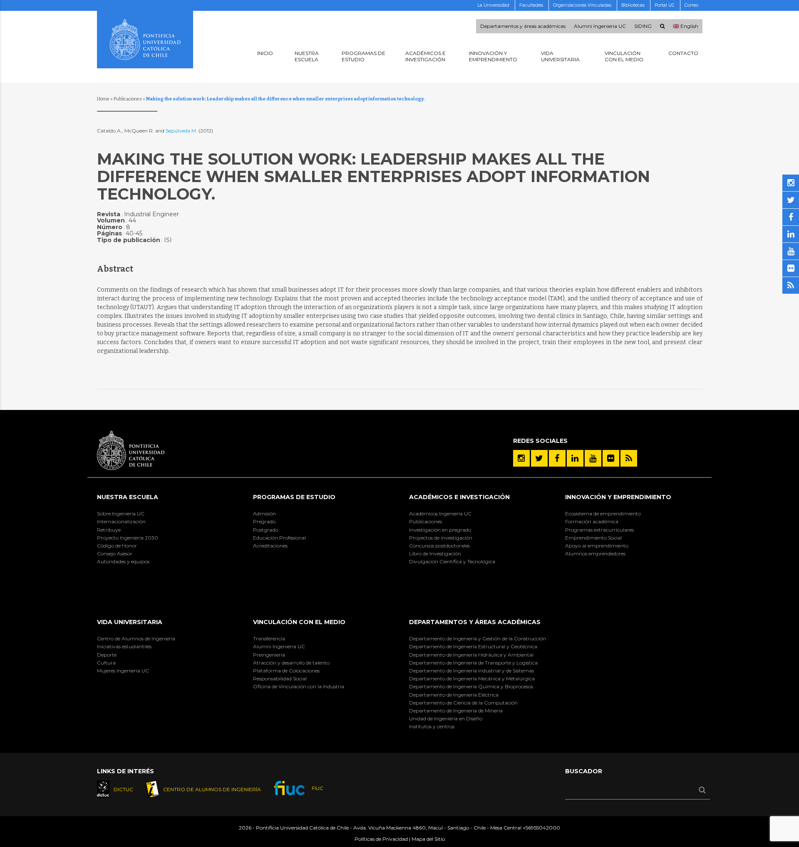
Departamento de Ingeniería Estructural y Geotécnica (473, 646)
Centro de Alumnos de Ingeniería (136, 638)
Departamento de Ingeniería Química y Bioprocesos (471, 686)
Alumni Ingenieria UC (600, 26)
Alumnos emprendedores (595, 553)
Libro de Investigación (435, 553)
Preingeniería (269, 655)
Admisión (264, 513)
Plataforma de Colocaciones (286, 670)
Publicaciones (128, 99)
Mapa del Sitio (428, 839)
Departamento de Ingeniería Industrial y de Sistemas (471, 670)
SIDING (643, 26)
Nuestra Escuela (127, 497)
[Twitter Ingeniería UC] (539, 458)
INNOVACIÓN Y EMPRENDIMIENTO (618, 497)
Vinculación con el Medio (299, 622)
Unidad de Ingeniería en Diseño (445, 718)
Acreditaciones (270, 545)
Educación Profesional (279, 538)
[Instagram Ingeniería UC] (521, 458)
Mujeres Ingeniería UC (123, 670)
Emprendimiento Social (593, 538)
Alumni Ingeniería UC (279, 646)
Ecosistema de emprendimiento (603, 513)
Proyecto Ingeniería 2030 (127, 538)
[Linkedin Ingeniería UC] (575, 458)
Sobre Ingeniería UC (120, 513)
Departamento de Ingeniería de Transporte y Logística (473, 663)
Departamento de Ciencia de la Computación (463, 703)
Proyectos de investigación (440, 538)
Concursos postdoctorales (439, 545)
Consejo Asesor (114, 553)
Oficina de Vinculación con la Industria (298, 686)
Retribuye (109, 530)
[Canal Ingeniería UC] (593, 458)
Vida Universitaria (129, 622)
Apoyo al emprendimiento (596, 545)
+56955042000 (541, 828)
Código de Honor (117, 545)
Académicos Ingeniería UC (440, 513)
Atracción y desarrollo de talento (291, 663)
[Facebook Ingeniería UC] (557, 458)
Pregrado (264, 521)
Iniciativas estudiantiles (124, 646)
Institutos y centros (431, 726)
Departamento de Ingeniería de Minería (456, 710)
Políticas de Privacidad (381, 839)
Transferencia (269, 638)
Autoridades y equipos (123, 561)
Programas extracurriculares (599, 530)
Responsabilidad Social (280, 678)
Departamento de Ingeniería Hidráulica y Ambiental (471, 655)
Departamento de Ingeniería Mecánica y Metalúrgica (472, 678)
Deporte (107, 655)
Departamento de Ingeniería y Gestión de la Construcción (477, 638)
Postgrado (265, 530)
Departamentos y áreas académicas (523, 26)
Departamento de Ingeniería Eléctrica (454, 695)
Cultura (106, 663)
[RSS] (628, 458)
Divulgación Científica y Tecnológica (452, 561)
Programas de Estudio (294, 497)
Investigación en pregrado (440, 530)
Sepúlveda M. (182, 130)
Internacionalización (121, 521)
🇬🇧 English (685, 26)
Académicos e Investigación (459, 497)
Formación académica (591, 521)
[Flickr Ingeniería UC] (611, 458)
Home (103, 99)
